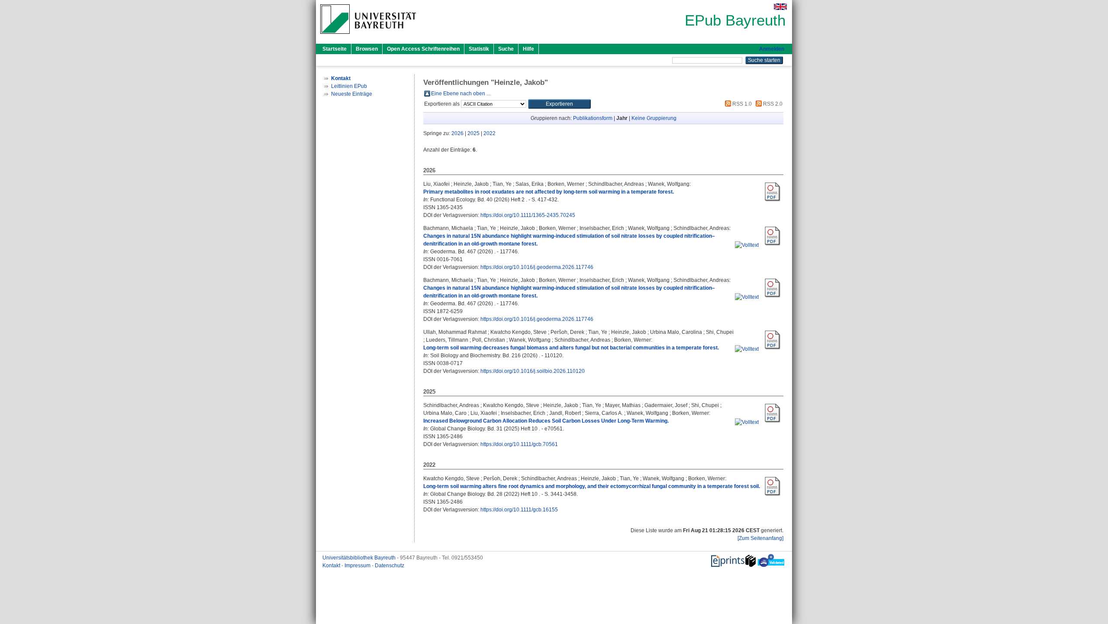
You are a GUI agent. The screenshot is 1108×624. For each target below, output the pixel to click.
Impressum (358, 566)
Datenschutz (389, 566)
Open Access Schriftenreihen (423, 49)
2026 (457, 133)
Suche (506, 49)
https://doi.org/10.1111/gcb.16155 (519, 510)
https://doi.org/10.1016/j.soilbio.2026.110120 (532, 371)
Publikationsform (592, 118)
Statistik (479, 49)
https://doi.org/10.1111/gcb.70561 (519, 444)
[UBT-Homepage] (368, 36)
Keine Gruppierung (653, 118)
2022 (489, 133)
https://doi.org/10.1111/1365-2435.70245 (527, 215)
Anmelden (771, 49)
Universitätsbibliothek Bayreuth (359, 558)
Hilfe (528, 49)
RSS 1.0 (741, 104)
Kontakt (331, 566)
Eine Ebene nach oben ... (460, 94)
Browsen (367, 49)
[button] (559, 104)
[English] (780, 6)
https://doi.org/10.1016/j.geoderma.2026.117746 (536, 267)
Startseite (334, 49)
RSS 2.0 (772, 104)
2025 (473, 133)
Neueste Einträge (351, 94)
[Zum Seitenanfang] (760, 538)
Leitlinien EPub (349, 86)
